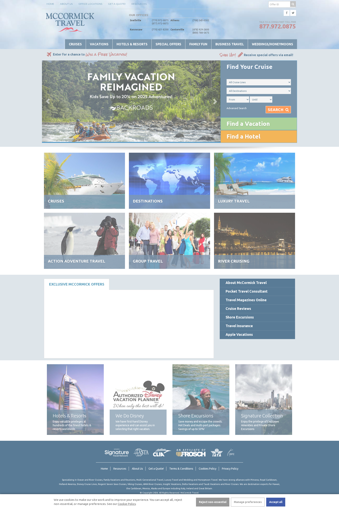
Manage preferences (248, 502)
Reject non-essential (212, 502)
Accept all (275, 502)
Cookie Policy (127, 504)
